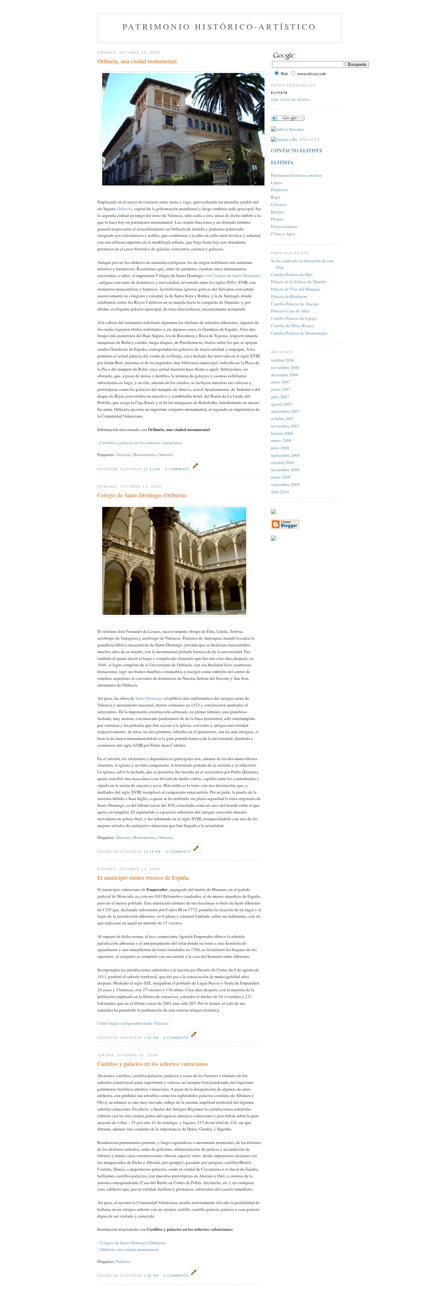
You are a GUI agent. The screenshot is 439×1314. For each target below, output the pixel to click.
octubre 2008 (282, 462)
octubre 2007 (282, 418)
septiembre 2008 (285, 455)
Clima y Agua (283, 234)
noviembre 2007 (285, 426)
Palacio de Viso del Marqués (295, 289)
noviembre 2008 (285, 470)
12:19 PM (152, 851)
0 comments (177, 469)
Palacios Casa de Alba (290, 311)
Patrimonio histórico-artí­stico (296, 175)
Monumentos (144, 454)
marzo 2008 (281, 440)
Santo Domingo (149, 698)
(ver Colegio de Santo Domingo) (232, 275)
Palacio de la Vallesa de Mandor (299, 281)
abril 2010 (280, 492)
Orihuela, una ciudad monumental (129, 1249)
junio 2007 (280, 389)
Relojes (277, 212)
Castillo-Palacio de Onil (292, 274)
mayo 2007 (280, 382)
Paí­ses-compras (284, 226)
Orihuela (124, 209)
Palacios (123, 1261)
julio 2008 (280, 448)
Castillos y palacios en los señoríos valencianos (141, 443)
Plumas (277, 219)
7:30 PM (151, 1275)
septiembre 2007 (285, 411)
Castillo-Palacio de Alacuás (295, 304)
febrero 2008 (282, 433)
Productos (279, 190)
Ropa (275, 197)
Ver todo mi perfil (291, 100)
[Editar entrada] (195, 469)
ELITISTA (282, 162)
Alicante (123, 454)
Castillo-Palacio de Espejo (294, 318)
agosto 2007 (281, 404)
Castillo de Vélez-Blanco (292, 325)
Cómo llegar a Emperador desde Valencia (133, 1023)
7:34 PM (151, 1038)
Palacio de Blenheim (289, 296)
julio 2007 (280, 397)
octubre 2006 (282, 360)
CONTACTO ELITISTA (296, 150)
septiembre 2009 (285, 484)
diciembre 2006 (284, 375)
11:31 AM (152, 469)
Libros (276, 182)
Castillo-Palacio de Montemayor (299, 333)
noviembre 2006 (285, 367)
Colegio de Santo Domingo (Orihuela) (133, 1243)
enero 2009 (281, 477)
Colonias (279, 204)
